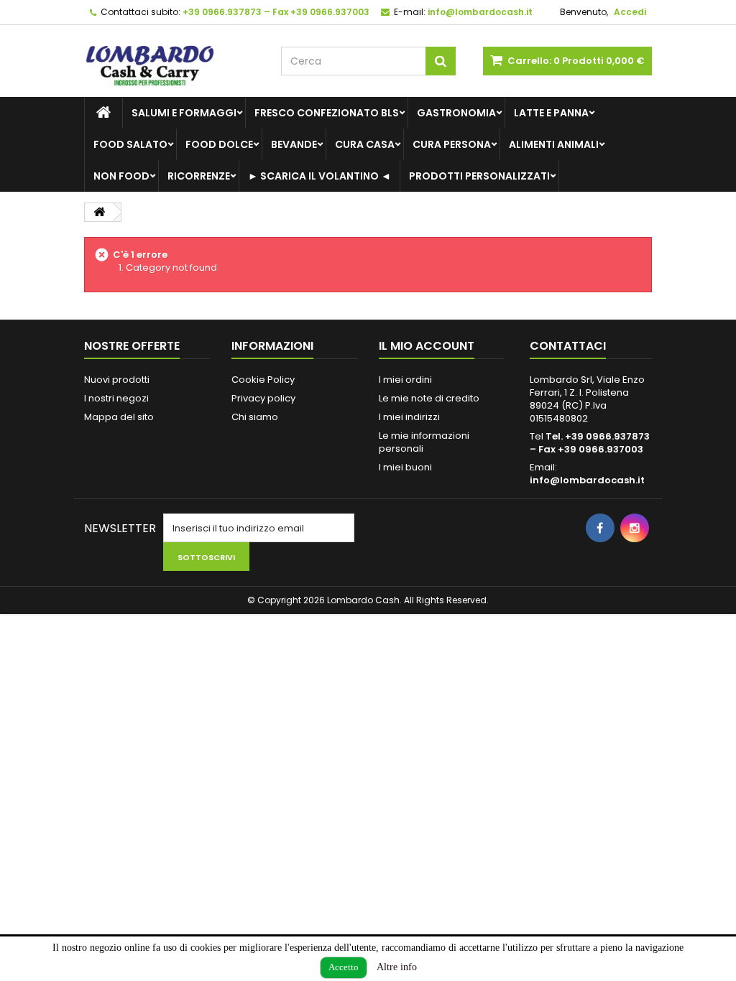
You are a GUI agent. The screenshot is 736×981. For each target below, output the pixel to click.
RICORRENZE (198, 176)
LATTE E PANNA (551, 113)
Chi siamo (254, 417)
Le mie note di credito (429, 398)
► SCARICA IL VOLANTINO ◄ (319, 176)
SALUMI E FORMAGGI (184, 113)
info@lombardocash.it (587, 480)
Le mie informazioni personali (424, 442)
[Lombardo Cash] (171, 61)
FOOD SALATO (130, 144)
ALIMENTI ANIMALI (554, 144)
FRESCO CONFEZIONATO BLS (326, 113)
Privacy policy (263, 398)
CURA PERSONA (452, 144)
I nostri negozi (116, 398)
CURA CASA (365, 144)
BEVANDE (294, 144)
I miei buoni (405, 467)
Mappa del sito (119, 417)
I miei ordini (405, 379)
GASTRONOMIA (456, 113)
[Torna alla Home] (99, 212)
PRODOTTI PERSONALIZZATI (479, 176)
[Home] (103, 113)
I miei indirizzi (409, 417)
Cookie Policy (263, 379)
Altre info (397, 967)
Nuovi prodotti (117, 379)
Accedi (630, 12)
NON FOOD (121, 176)
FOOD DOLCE (219, 144)
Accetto (343, 967)
